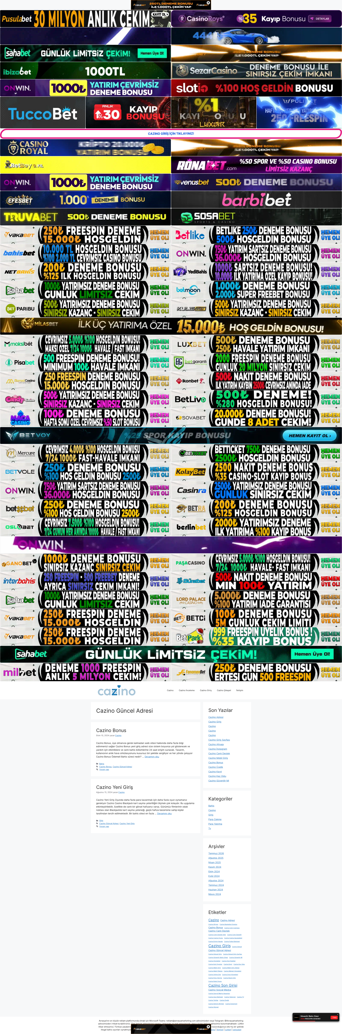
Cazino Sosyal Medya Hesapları (219, 993)
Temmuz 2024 (216, 885)
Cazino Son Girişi (222, 985)
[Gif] (171, 326)
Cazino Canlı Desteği (234, 935)
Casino (212, 810)
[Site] (85, 235)
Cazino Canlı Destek (219, 753)
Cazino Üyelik (215, 767)
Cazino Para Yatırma (215, 978)
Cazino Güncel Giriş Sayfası (232, 954)
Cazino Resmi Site (229, 978)
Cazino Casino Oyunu (215, 938)
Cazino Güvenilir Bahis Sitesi (218, 957)
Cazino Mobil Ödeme (215, 971)
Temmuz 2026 (216, 853)
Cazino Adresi (215, 717)
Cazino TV (240, 997)
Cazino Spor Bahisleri (215, 997)
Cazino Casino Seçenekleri (233, 938)
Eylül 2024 (214, 876)
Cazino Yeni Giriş (114, 787)
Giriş (101, 820)
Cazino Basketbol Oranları (228, 924)
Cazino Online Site (214, 974)
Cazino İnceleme (187, 690)
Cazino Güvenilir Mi (218, 780)
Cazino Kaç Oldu (217, 776)
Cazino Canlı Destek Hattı (217, 935)
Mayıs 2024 (214, 894)
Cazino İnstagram (217, 749)
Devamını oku (152, 756)
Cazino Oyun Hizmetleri (230, 974)
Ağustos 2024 (216, 880)
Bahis (101, 764)
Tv (209, 828)
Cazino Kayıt (215, 771)
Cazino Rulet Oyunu (215, 981)
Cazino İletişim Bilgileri (216, 1004)
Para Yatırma (215, 824)
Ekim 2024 (214, 871)
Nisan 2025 (214, 862)
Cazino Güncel (237, 947)
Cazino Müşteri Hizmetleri (232, 971)
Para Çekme (214, 819)
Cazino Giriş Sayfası (219, 740)
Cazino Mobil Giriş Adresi (230, 968)
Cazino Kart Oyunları (215, 964)
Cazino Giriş (206, 690)
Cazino (170, 690)
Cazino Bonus (111, 730)
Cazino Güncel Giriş (215, 954)
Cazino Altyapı (216, 744)
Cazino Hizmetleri (214, 961)
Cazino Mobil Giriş (218, 758)
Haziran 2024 (215, 889)
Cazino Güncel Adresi (122, 766)
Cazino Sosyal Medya (219, 990)
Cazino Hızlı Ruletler (229, 961)
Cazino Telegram (230, 997)
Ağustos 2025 (215, 858)
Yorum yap (104, 769)
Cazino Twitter (213, 1000)
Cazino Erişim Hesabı (215, 941)
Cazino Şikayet (224, 690)
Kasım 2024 (214, 867)
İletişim (239, 690)
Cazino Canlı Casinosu (232, 928)
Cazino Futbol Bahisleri (232, 941)
